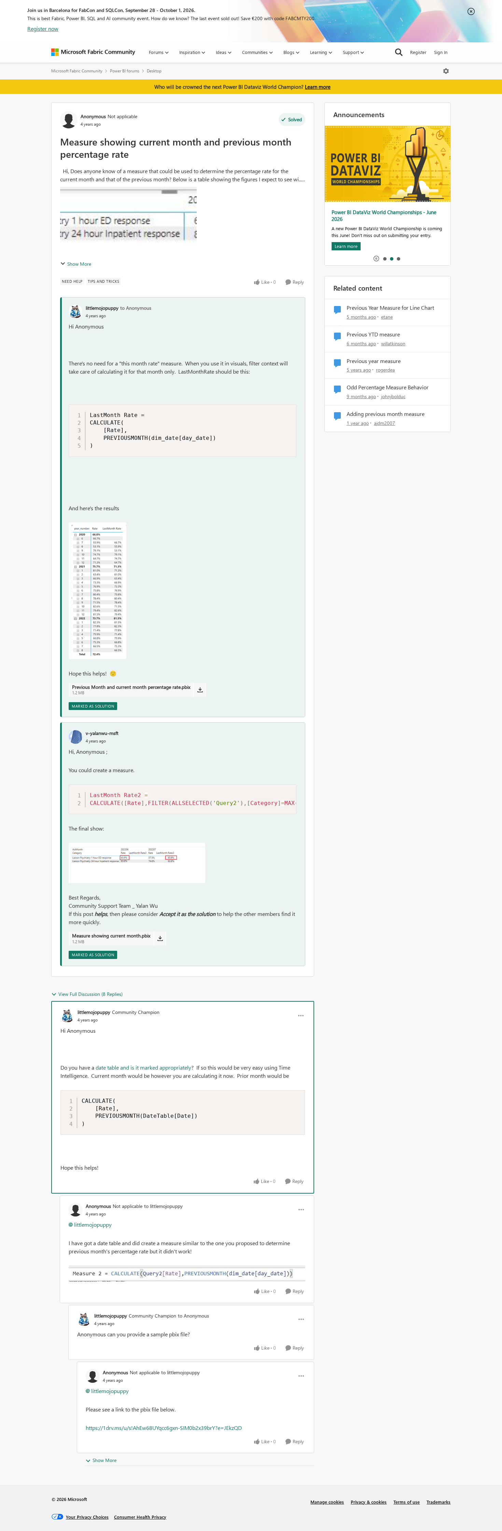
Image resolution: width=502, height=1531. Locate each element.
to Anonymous (135, 308)
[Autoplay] (376, 258)
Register (418, 52)
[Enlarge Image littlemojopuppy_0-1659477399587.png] (97, 591)
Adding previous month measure (385, 413)
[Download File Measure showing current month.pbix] (160, 938)
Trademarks (438, 1502)
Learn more (318, 86)
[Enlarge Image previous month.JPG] (187, 1274)
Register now (42, 28)
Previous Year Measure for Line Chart (390, 307)
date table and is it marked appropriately (143, 1067)
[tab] (384, 258)
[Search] (399, 52)
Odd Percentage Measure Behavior (388, 387)
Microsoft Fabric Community (76, 70)
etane (387, 317)
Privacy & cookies (369, 1502)
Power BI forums (124, 70)
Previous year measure (374, 361)
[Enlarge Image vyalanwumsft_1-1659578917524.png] (137, 863)
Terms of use (406, 1502)
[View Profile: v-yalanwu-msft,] (75, 737)
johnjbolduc (393, 396)
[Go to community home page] (93, 52)
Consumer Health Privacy (140, 1517)
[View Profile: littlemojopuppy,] (75, 311)
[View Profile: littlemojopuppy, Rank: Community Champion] (67, 1015)
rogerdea (385, 369)
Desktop (154, 70)
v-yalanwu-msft (102, 733)
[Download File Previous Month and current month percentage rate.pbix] (200, 690)
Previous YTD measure (373, 334)
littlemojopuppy (102, 308)
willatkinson (393, 343)
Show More (79, 264)
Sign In (440, 52)
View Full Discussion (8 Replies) (90, 994)
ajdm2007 (384, 423)
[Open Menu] (446, 71)
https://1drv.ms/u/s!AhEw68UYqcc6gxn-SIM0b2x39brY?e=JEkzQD (164, 1427)
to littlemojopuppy (163, 1206)
